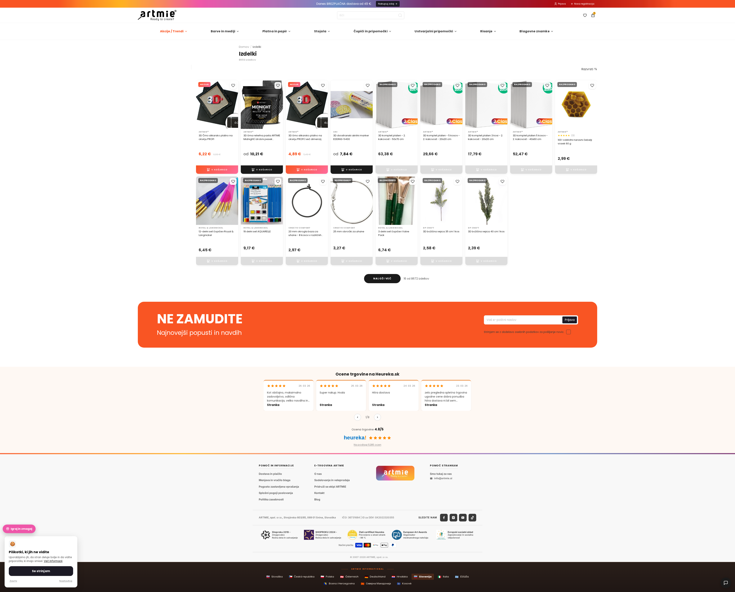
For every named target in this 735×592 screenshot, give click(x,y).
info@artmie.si (443, 478)
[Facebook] (444, 517)
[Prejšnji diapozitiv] (200, 104)
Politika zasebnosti (271, 499)
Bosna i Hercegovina (339, 584)
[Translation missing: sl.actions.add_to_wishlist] (233, 85)
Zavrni (13, 581)
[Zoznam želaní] (585, 15)
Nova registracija (584, 3)
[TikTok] (472, 517)
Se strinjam (41, 571)
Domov (244, 47)
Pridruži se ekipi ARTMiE (330, 486)
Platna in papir (274, 31)
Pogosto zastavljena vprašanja (279, 486)
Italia (443, 577)
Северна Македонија (376, 584)
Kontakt (319, 492)
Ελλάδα (462, 577)
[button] (589, 69)
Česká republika (301, 577)
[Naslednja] (377, 417)
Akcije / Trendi (172, 31)
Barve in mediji (223, 31)
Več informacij (53, 561)
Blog (317, 499)
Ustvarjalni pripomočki (434, 31)
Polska (327, 577)
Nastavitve (65, 581)
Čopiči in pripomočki (371, 31)
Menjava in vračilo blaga (274, 480)
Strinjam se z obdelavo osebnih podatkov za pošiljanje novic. (524, 332)
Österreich (349, 577)
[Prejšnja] (357, 417)
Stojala (320, 31)
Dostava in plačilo (270, 473)
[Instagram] (453, 517)
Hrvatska (400, 577)
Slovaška (274, 577)
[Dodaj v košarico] (217, 169)
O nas (318, 473)
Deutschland (375, 577)
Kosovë (404, 584)
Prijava (562, 3)
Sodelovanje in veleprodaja (332, 480)
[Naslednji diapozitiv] (234, 104)
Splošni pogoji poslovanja (276, 492)
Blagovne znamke (534, 31)
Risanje (486, 31)
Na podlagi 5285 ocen (367, 444)
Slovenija (423, 577)
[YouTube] (463, 517)
